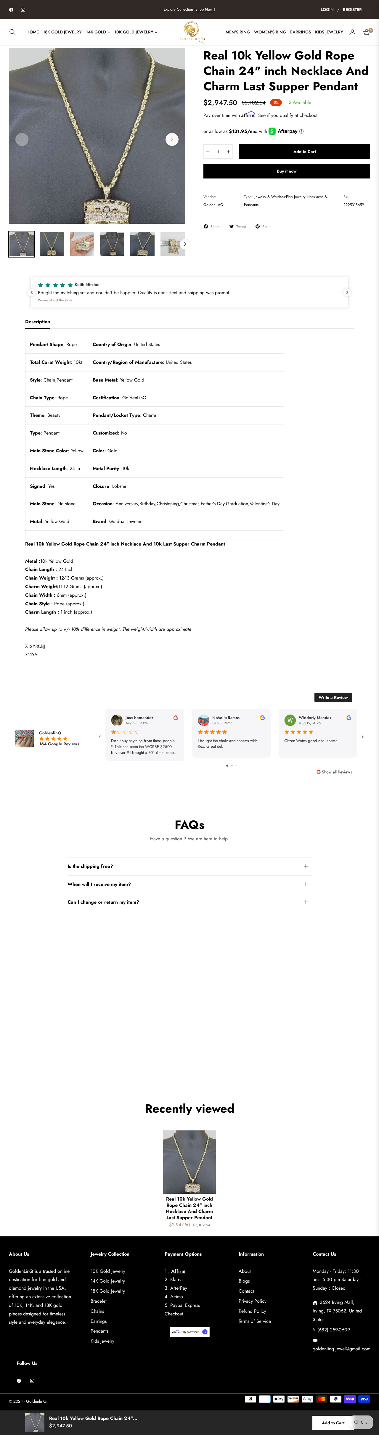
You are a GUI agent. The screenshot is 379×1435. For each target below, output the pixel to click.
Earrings (99, 1321)
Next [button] (172, 139)
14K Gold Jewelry (108, 1281)
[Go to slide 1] (227, 766)
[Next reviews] (347, 292)
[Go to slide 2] (232, 765)
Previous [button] (21, 139)
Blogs (244, 1281)
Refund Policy (252, 1311)
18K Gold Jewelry (108, 1291)
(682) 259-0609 (333, 1329)
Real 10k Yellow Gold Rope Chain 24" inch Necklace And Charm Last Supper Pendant (189, 1208)
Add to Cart (333, 1423)
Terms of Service (255, 1321)
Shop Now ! (205, 9)
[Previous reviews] (32, 292)
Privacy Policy (252, 1301)
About (245, 1271)
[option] (97, 136)
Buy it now (287, 171)
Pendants (99, 1331)
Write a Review (333, 697)
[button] (14, 32)
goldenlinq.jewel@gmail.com (341, 1348)
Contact (246, 1291)
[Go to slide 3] (236, 765)
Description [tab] (37, 322)
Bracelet (99, 1301)
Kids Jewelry (102, 1341)
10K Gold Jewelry (108, 1271)
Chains (97, 1311)
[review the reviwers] (175, 717)
